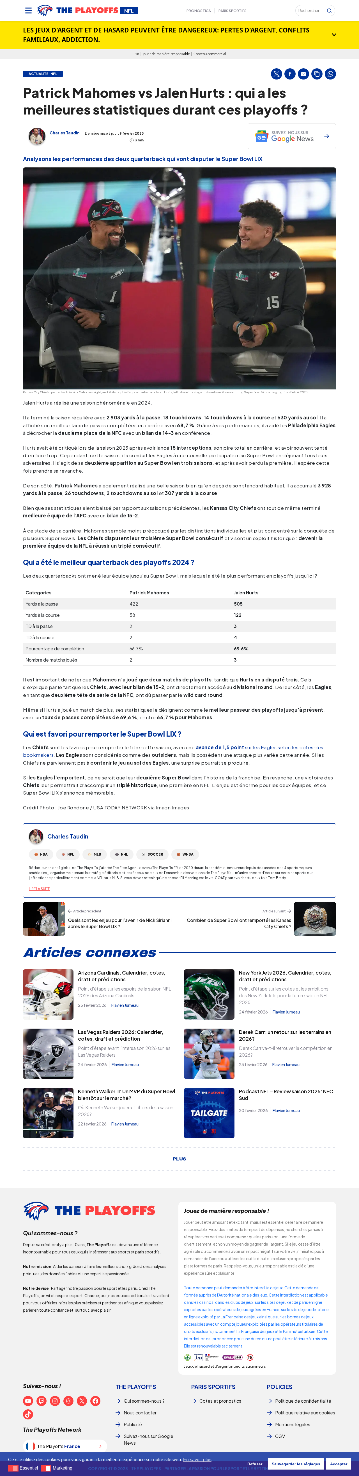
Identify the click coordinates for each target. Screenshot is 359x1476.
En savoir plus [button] (197, 1459)
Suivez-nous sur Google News (148, 1439)
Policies (280, 1386)
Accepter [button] (338, 1464)
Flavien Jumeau (125, 1005)
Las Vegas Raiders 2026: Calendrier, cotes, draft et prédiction (121, 1035)
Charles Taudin (65, 132)
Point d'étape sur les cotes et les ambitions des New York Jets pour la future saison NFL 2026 (284, 995)
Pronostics (199, 10)
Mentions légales (292, 1424)
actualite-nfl (43, 74)
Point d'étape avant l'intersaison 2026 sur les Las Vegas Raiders (124, 1051)
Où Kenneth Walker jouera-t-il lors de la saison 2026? (125, 1110)
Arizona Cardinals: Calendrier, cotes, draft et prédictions (121, 975)
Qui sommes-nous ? (144, 1401)
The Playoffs (136, 1386)
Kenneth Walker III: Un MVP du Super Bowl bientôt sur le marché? (126, 1094)
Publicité (133, 1424)
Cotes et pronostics (220, 1401)
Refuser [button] (254, 1464)
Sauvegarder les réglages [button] (296, 1464)
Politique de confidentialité (303, 1401)
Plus (179, 1159)
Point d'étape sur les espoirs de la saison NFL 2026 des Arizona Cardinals (124, 992)
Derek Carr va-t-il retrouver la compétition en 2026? (286, 1051)
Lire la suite (39, 889)
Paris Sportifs (232, 10)
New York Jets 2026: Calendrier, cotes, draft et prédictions (285, 975)
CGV (280, 1436)
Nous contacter (140, 1413)
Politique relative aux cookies (305, 1413)
